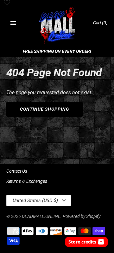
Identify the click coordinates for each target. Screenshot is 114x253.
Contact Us (16, 171)
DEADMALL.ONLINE (41, 216)
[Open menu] (13, 23)
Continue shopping (44, 109)
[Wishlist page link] (7, 3)
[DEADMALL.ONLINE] (57, 26)
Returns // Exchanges (26, 181)
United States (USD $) (35, 200)
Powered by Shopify (81, 216)
